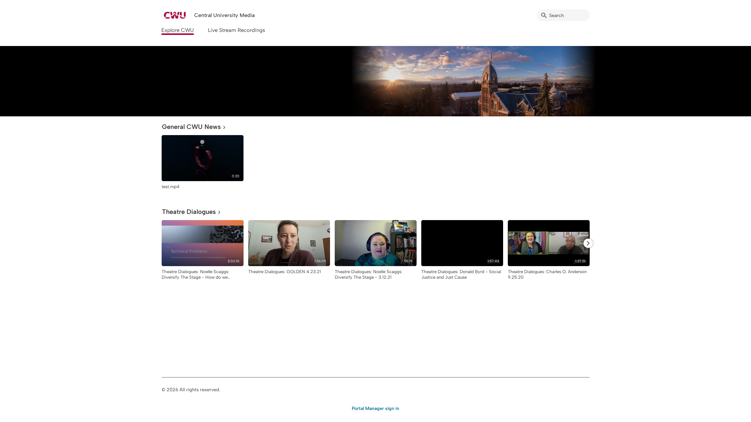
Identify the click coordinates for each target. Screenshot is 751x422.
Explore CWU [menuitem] (177, 30)
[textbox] (165, 81)
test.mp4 (171, 186)
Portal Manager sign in (375, 408)
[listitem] (202, 165)
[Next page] (588, 243)
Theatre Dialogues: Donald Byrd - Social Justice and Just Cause (461, 274)
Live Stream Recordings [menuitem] (236, 30)
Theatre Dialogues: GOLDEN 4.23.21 (284, 271)
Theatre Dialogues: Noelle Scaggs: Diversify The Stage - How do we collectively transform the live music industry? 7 (197, 280)
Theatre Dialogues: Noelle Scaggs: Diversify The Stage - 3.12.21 (368, 274)
